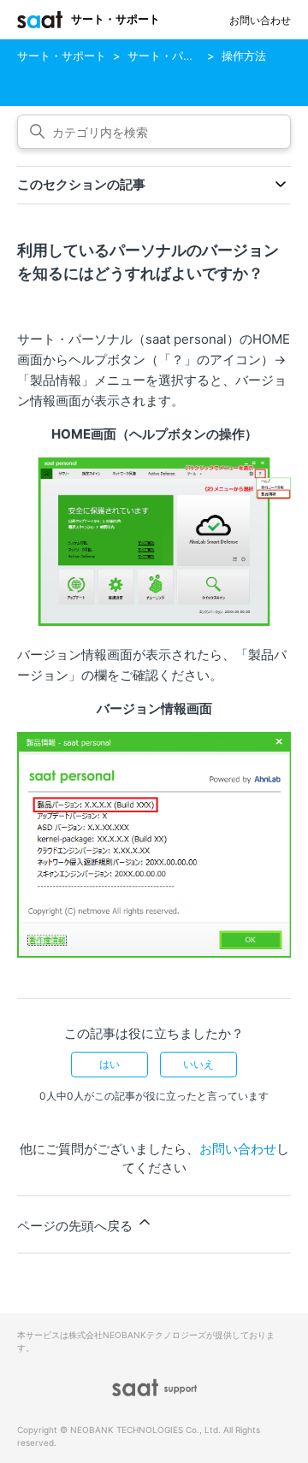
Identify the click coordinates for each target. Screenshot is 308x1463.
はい (109, 1064)
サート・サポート (61, 55)
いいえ (198, 1064)
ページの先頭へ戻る (76, 1226)
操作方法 (244, 55)
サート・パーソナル (177, 55)
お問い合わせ (260, 20)
